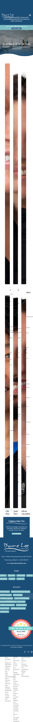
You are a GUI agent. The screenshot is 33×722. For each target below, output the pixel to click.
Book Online (16, 28)
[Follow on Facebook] (28, 652)
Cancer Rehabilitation (22, 598)
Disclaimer (20, 647)
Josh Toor (15, 512)
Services (29, 575)
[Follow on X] (25, 652)
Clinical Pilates (21, 605)
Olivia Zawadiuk (25, 512)
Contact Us (20, 579)
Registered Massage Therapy (20, 591)
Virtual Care (4, 612)
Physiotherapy (4, 591)
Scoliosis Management (7, 605)
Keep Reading (16, 534)
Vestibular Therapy (6, 598)
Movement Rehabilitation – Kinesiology (12, 602)
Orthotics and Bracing (18, 608)
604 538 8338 (13, 560)
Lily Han (7, 512)
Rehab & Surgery (5, 595)
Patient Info (21, 575)
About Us (3, 575)
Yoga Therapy (4, 608)
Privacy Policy (13, 647)
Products (12, 579)
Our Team (11, 575)
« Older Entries (8, 510)
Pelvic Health (18, 595)
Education (3, 579)
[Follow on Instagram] (31, 652)
